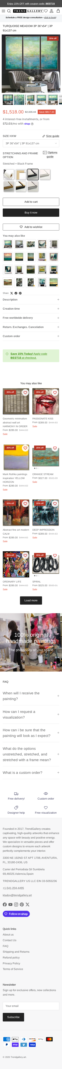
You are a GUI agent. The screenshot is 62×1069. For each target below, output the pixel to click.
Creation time (11, 308)
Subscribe (13, 1017)
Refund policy (11, 957)
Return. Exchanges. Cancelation (23, 327)
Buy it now (31, 212)
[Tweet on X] (11, 293)
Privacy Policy (11, 963)
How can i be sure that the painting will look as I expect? (26, 733)
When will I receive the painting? (21, 696)
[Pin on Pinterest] (20, 293)
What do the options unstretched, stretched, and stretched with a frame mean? (27, 754)
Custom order (11, 336)
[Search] (9, 11)
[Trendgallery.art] (28, 11)
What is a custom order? (22, 773)
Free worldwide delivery (18, 317)
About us (8, 934)
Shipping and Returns (16, 951)
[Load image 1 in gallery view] (31, 63)
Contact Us (9, 940)
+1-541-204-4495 (13, 888)
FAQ (5, 946)
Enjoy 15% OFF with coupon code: (26, 3)
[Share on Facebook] (16, 293)
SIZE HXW (9, 136)
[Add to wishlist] (25, 392)
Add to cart (31, 201)
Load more (31, 600)
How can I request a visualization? (19, 714)
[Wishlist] (46, 11)
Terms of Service (13, 969)
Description (10, 299)
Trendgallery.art (18, 1057)
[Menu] (3, 11)
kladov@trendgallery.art (17, 895)
